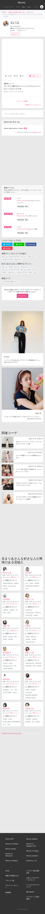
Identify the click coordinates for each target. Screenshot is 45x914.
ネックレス (20, 214)
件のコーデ (14, 577)
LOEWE (12, 610)
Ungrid (34, 639)
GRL (4, 612)
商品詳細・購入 (23, 206)
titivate (10, 636)
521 (15, 666)
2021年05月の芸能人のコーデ (11, 281)
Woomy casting (10, 849)
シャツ (19, 198)
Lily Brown (29, 610)
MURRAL (6, 690)
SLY (27, 583)
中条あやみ (29, 708)
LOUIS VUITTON (22, 200)
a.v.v (11, 690)
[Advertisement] (22, 160)
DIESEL (37, 722)
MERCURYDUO (8, 583)
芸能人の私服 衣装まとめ (17, 12)
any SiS (5, 588)
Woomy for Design (32, 851)
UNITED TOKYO (30, 698)
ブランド (36, 7)
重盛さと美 (29, 653)
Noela (5, 586)
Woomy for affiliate (11, 844)
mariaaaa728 (16, 26)
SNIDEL (16, 583)
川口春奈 (28, 679)
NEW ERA (28, 666)
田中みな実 (7, 573)
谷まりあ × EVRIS (26, 269)
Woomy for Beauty (11, 860)
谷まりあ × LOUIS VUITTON (10, 257)
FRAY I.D (38, 612)
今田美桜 (6, 599)
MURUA (28, 722)
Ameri (31, 583)
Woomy (21, 2)
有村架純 (6, 679)
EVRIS (30, 272)
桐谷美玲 (6, 708)
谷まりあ (30, 12)
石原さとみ (29, 599)
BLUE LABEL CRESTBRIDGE (12, 722)
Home (7, 871)
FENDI (4, 272)
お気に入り (15, 34)
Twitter (8, 244)
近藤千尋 (6, 626)
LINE (20, 244)
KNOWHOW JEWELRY (32, 586)
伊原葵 (27, 626)
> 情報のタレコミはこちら (32, 105)
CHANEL (28, 719)
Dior (35, 272)
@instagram (30, 892)
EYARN (39, 666)
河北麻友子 (7, 653)
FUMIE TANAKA (8, 668)
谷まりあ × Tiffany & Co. (28, 257)
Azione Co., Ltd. (31, 860)
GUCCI (5, 663)
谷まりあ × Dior (37, 269)
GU (17, 610)
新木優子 (28, 573)
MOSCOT (38, 663)
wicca (14, 692)
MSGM (33, 690)
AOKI (8, 612)
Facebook (31, 244)
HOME (4, 12)
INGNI (5, 639)
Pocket (8, 248)
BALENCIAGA (30, 663)
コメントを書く (22, 101)
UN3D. (36, 615)
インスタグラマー (8, 7)
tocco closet (12, 586)
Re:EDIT (10, 639)
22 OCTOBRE (7, 692)
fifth (34, 666)
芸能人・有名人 (27, 7)
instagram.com (36, 132)
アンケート (22, 296)
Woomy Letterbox (32, 856)
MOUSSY (34, 636)
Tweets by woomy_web (11, 733)
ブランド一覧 (9, 880)
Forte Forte (29, 615)
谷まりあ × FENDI (7, 267)
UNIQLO (5, 610)
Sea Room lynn (30, 642)
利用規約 (8, 892)
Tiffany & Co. (21, 216)
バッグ (19, 227)
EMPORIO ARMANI (31, 695)
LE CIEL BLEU (30, 612)
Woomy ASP (9, 839)
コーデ (18, 7)
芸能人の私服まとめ (11, 875)
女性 (13, 30)
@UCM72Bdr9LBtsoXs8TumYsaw (23, 28)
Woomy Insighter (31, 839)
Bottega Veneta (8, 666)
